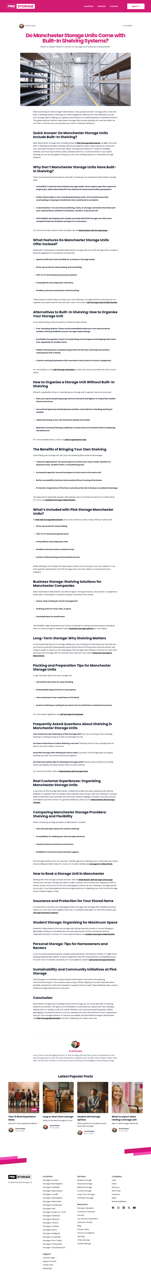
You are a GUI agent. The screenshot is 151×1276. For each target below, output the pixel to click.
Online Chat (48, 1265)
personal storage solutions (102, 959)
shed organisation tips (75, 439)
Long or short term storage (58, 1116)
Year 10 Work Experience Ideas (22, 1118)
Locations (88, 6)
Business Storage (84, 1187)
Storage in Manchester (53, 1191)
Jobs (114, 1180)
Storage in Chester (51, 1226)
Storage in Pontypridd (52, 1244)
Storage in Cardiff (50, 1194)
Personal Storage (84, 1183)
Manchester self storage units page (96, 879)
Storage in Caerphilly (52, 1237)
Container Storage (85, 1198)
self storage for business (71, 714)
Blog (79, 1226)
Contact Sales (49, 1257)
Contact (114, 6)
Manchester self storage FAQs (73, 771)
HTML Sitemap (83, 1240)
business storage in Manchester (60, 500)
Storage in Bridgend (51, 1233)
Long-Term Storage (86, 1194)
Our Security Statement (87, 1218)
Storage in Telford (50, 1222)
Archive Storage (84, 1191)
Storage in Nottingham (52, 1198)
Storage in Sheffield (51, 1187)
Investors (116, 1194)
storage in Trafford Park (100, 864)
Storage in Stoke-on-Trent (54, 1212)
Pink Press (116, 1191)
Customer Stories (84, 1222)
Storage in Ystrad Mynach (54, 1247)
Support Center (49, 1261)
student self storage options (88, 1118)
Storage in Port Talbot (52, 1240)
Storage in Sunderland (52, 1205)
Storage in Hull (49, 1208)
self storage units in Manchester (102, 302)
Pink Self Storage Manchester (49, 519)
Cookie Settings (84, 1243)
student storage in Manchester (100, 934)
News (114, 1198)
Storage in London (50, 1180)
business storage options (81, 628)
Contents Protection (86, 1211)
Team (114, 1183)
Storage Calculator (85, 1208)
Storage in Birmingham (53, 1183)
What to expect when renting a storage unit (124, 1118)
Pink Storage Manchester (88, 143)
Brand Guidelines (119, 1201)
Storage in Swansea (51, 1215)
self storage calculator (64, 369)
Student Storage (84, 1180)
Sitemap (81, 1236)
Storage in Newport (51, 1219)
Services (101, 6)
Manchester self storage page (93, 230)
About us (115, 1187)
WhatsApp (47, 1268)
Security (80, 1215)
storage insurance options (45, 912)
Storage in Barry (50, 1230)
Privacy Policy (83, 1229)
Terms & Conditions (85, 1233)
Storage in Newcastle (52, 1201)
